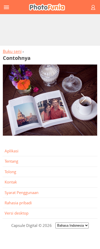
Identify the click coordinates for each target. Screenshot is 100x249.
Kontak (11, 182)
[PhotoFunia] (49, 7)
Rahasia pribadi (18, 202)
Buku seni (12, 51)
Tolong (10, 171)
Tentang (11, 161)
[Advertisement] (50, 29)
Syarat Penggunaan (21, 192)
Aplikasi (11, 150)
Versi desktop (16, 213)
